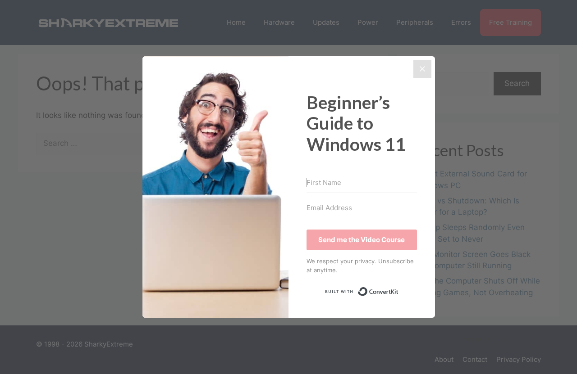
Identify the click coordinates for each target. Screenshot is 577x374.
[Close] (422, 69)
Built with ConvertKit (398, 289)
